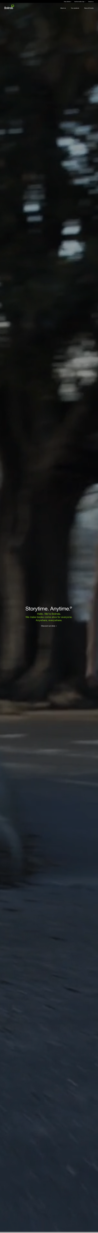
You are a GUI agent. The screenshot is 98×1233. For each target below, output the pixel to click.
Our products (75, 8)
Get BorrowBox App (79, 1)
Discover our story (48, 626)
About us (63, 8)
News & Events (89, 8)
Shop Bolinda (67, 1)
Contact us (91, 1)
